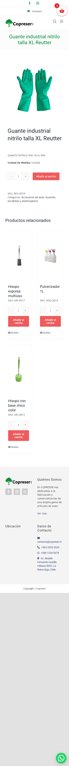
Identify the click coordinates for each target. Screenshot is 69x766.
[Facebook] (8, 492)
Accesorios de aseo (33, 197)
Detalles (14, 332)
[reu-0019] (34, 89)
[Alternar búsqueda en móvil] (54, 21)
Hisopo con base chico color (17, 405)
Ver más (42, 513)
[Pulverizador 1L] (50, 255)
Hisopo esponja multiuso (15, 291)
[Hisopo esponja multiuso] (18, 255)
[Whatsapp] (25, 492)
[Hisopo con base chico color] (18, 370)
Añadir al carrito (46, 176)
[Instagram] (17, 492)
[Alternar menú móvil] (62, 21)
